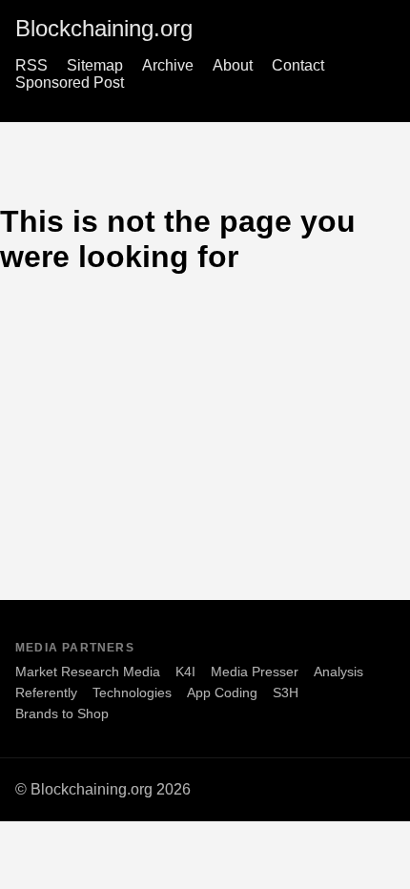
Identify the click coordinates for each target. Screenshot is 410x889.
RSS (31, 65)
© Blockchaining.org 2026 (103, 789)
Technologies (132, 692)
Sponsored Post (69, 82)
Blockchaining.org (104, 28)
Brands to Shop (62, 713)
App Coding (222, 692)
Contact (298, 65)
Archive (168, 65)
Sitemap (95, 65)
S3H (285, 692)
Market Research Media (87, 671)
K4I (185, 671)
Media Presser (254, 671)
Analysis (338, 671)
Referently (46, 692)
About (233, 65)
